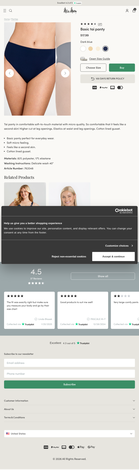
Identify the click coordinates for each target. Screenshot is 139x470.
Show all (103, 276)
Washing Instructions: (17, 163)
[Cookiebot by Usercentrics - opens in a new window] (120, 210)
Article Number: (14, 168)
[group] (29, 310)
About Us (9, 409)
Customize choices (117, 245)
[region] (69, 310)
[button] (83, 48)
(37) (100, 24)
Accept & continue (113, 256)
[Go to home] (70, 10)
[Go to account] (127, 10)
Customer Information (16, 400)
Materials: (10, 158)
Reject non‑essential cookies (69, 256)
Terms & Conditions (14, 417)
